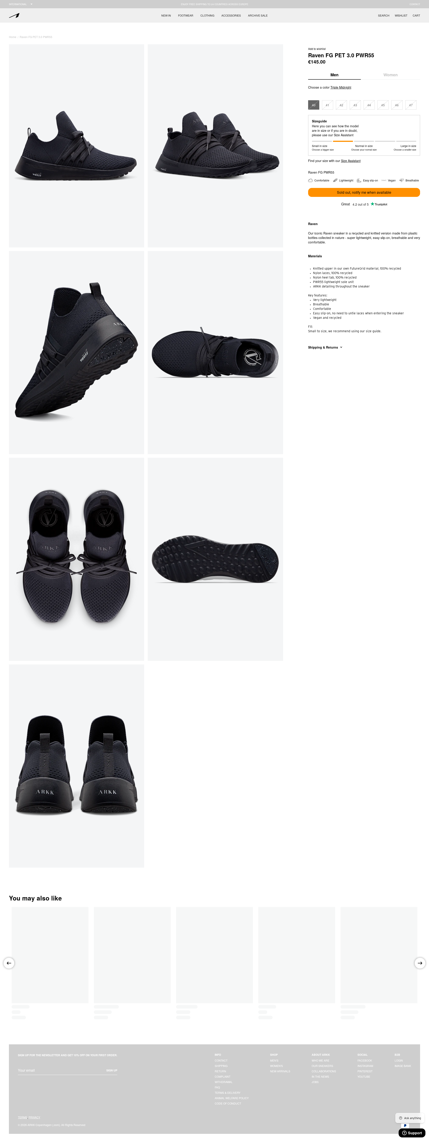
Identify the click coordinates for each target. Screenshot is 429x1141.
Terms (22, 1117)
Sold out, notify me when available (364, 192)
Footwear (185, 15)
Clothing (207, 15)
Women (390, 75)
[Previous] (9, 963)
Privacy (34, 1117)
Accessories (231, 15)
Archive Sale (258, 15)
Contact (415, 4)
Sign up (111, 1070)
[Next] (420, 963)
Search (383, 15)
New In (166, 15)
